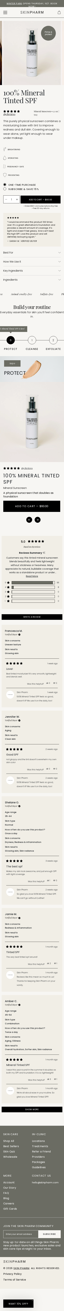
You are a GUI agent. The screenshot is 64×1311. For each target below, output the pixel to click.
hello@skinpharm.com (45, 1182)
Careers (8, 1203)
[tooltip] (44, 553)
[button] (17, 113)
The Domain (45, 3)
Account (9, 1182)
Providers (38, 1157)
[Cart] (59, 12)
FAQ (6, 1193)
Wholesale (10, 1157)
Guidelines (39, 1167)
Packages (38, 1162)
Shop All (8, 1141)
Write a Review (37, 617)
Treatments (40, 1146)
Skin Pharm (21, 1268)
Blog (6, 1198)
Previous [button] (29, 520)
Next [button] (38, 520)
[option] (32, 5)
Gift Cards (10, 1209)
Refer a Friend (41, 1151)
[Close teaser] (32, 1300)
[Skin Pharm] (32, 12)
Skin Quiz (9, 1151)
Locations (38, 1141)
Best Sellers (11, 1146)
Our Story (9, 1188)
